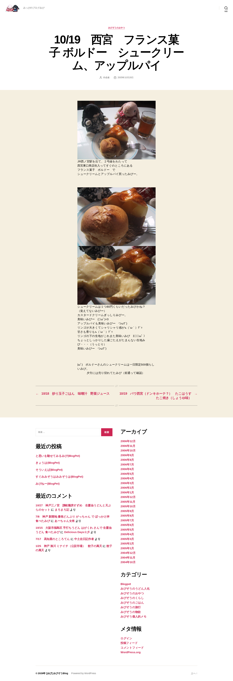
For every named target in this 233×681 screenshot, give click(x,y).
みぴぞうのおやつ (116, 27)
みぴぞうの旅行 (131, 607)
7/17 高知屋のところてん (53, 538)
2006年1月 (127, 492)
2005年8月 (127, 515)
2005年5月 (127, 529)
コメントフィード (132, 647)
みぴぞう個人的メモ (134, 616)
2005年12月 (128, 497)
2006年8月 (127, 459)
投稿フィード (129, 642)
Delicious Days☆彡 (77, 532)
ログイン (126, 638)
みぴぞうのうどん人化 (135, 588)
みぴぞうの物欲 (131, 611)
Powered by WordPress (83, 673)
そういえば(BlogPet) (49, 469)
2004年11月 (128, 557)
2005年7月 (127, 520)
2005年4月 (127, 534)
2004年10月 (128, 562)
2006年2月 (127, 487)
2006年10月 (128, 450)
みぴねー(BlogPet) (48, 483)
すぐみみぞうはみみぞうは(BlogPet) (59, 476)
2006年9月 (127, 455)
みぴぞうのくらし (132, 597)
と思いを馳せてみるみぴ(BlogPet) (58, 455)
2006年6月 (127, 469)
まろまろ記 (62, 509)
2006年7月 (127, 464)
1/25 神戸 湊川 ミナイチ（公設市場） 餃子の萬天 (69, 545)
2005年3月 (127, 538)
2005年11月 (128, 501)
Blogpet (126, 584)
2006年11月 (128, 445)
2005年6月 (127, 524)
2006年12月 (128, 441)
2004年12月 (128, 552)
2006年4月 (127, 478)
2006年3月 (127, 483)
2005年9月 (127, 511)
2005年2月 (127, 543)
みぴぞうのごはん (132, 602)
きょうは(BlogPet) (48, 462)
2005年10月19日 (125, 77)
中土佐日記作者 (84, 538)
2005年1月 (127, 548)
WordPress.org (131, 652)
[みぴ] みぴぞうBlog (57, 673)
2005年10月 (128, 506)
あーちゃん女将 (65, 520)
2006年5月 (127, 473)
